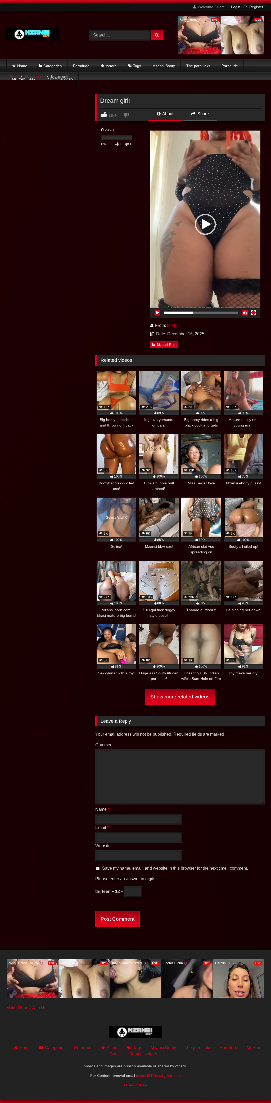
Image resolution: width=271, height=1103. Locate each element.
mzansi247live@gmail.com (158, 1075)
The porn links (198, 66)
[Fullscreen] (253, 313)
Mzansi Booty (163, 66)
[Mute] (245, 313)
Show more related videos (180, 696)
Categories (52, 66)
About (167, 114)
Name (102, 809)
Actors (111, 66)
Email (102, 827)
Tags (137, 66)
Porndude (81, 66)
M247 (172, 325)
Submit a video (60, 79)
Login (235, 7)
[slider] (201, 313)
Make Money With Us (26, 1007)
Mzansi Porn (166, 345)
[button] (205, 224)
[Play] (157, 313)
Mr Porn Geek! (24, 79)
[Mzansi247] (41, 35)
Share (202, 114)
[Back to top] (254, 1087)
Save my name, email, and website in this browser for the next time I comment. (175, 868)
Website (103, 846)
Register (256, 7)
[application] (205, 224)
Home (22, 66)
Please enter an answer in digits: (125, 879)
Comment (104, 745)
